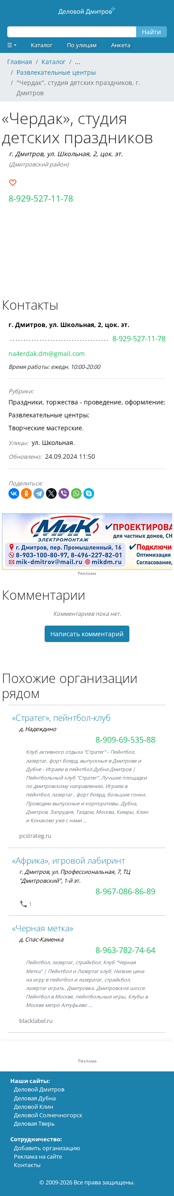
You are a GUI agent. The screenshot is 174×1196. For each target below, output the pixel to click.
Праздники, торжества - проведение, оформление (86, 402)
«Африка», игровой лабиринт (68, 860)
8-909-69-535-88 (125, 739)
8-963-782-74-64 (125, 950)
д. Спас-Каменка (41, 939)
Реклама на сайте (38, 1156)
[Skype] (88, 493)
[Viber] (63, 493)
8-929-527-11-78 (40, 198)
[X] (51, 493)
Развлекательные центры (48, 415)
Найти (151, 32)
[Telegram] (38, 493)
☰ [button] (9, 45)
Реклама (87, 573)
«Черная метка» (42, 928)
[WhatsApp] (76, 493)
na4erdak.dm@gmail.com (46, 353)
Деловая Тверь (34, 1123)
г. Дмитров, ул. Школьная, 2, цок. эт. (66, 154)
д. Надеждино (37, 729)
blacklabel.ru (36, 1021)
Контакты (27, 1165)
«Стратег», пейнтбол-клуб (61, 717)
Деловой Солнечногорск (48, 1115)
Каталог (42, 45)
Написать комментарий (87, 634)
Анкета (120, 45)
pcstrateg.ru (35, 836)
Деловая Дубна (35, 1098)
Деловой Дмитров (39, 1089)
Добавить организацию (47, 1148)
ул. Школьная (52, 442)
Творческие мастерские (45, 428)
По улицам (82, 45)
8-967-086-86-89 (125, 891)
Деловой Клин (33, 1107)
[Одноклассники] (26, 493)
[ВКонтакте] (13, 493)
